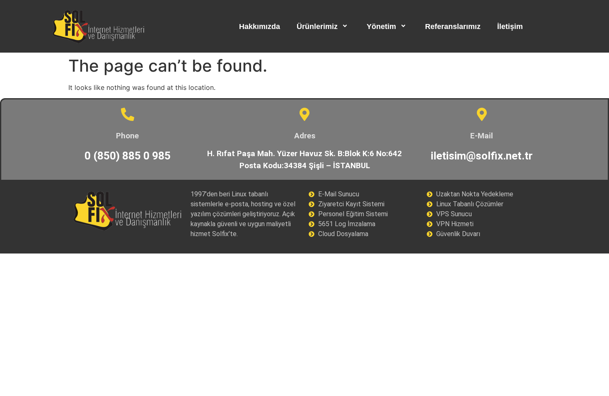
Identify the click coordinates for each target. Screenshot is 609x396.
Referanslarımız (453, 26)
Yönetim (381, 26)
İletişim (510, 26)
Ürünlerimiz (317, 26)
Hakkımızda (259, 26)
